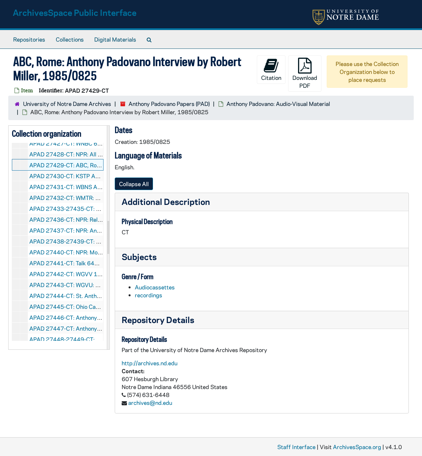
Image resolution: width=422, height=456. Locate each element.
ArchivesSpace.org (357, 446)
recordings (148, 295)
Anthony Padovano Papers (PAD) (169, 103)
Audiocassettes (155, 287)
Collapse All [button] (134, 183)
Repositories (29, 39)
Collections (70, 39)
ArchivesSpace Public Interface (74, 12)
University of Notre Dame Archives (67, 103)
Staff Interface (296, 446)
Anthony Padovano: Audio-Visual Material (278, 103)
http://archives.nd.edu (149, 363)
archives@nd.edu (150, 402)
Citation (271, 77)
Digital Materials (115, 39)
